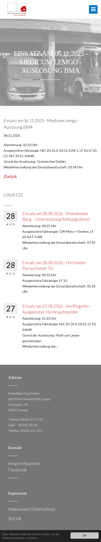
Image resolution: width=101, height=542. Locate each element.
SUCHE (15, 518)
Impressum (18, 508)
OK (84, 535)
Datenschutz (43, 508)
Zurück (10, 176)
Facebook (17, 469)
